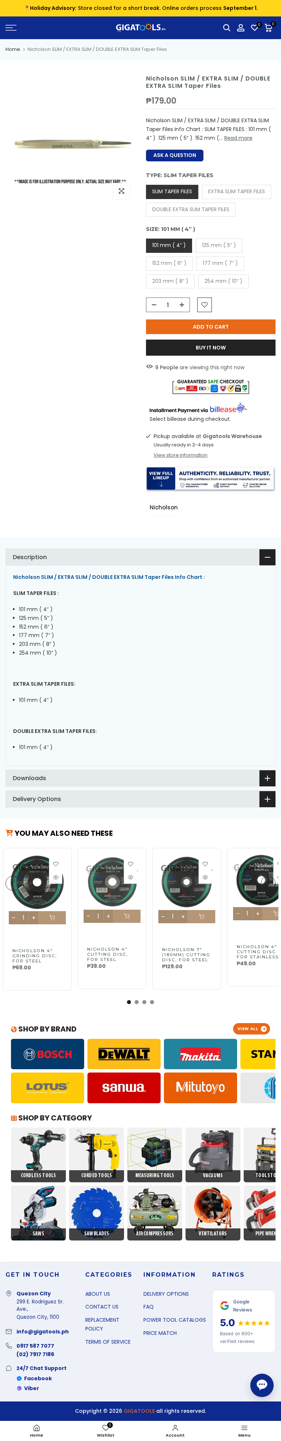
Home (12, 49)
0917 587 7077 (35, 1346)
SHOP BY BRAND (46, 1029)
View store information (180, 455)
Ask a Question (174, 155)
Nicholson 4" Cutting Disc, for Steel (107, 954)
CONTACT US (102, 1306)
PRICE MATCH (160, 1333)
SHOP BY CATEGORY (54, 1118)
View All (247, 1029)
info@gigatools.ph (42, 1331)
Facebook (38, 1378)
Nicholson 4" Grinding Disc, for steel (34, 955)
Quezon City (33, 1293)
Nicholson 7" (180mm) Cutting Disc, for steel (186, 954)
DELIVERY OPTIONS (166, 1294)
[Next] (268, 883)
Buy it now (211, 347)
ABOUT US (97, 1294)
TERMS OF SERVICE (108, 1341)
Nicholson (164, 507)
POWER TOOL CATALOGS (174, 1320)
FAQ (148, 1306)
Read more (238, 138)
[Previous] (12, 883)
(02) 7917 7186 (35, 1354)
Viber (31, 1388)
